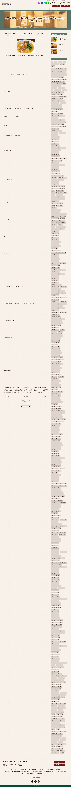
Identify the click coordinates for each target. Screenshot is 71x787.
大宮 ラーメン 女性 (54, 532)
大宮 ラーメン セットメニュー (56, 673)
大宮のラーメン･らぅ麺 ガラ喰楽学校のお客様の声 (58, 74)
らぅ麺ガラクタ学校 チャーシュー (56, 109)
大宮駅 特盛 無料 (63, 502)
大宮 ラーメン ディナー (55, 596)
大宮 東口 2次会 (54, 344)
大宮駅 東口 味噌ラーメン (55, 449)
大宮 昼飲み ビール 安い (55, 186)
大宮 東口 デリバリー (55, 383)
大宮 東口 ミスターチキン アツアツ (57, 359)
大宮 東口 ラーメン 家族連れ (56, 442)
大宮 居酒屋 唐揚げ (62, 252)
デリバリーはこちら (55, 5)
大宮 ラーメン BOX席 (55, 750)
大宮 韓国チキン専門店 (55, 329)
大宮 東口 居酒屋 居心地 (55, 395)
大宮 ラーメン (53, 115)
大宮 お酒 (62, 220)
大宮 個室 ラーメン (59, 714)
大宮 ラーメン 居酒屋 (55, 611)
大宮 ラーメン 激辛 (54, 485)
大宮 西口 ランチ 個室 (55, 137)
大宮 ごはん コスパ (54, 703)
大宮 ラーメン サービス (55, 658)
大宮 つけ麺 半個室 (54, 680)
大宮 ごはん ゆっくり (55, 554)
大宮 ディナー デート (55, 692)
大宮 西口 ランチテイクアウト (56, 130)
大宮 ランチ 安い (54, 472)
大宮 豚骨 (53, 746)
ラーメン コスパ (54, 710)
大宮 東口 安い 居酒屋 (55, 348)
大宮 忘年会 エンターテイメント (56, 306)
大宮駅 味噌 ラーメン (55, 740)
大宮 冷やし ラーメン (55, 184)
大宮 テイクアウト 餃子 (55, 560)
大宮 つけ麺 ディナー (62, 675)
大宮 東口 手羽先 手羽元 (55, 436)
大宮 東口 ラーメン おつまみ (56, 462)
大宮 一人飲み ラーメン (55, 271)
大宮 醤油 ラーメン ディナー (56, 564)
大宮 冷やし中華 (54, 705)
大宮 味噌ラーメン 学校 (61, 727)
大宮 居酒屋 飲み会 (59, 665)
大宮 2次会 (53, 737)
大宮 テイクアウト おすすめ (56, 511)
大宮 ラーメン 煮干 (54, 566)
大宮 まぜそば (61, 92)
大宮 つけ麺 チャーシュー (61, 682)
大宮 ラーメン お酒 (54, 263)
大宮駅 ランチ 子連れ (55, 583)
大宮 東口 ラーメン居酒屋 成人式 (57, 445)
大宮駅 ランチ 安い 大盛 (55, 474)
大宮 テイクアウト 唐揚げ (55, 288)
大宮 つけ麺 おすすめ (55, 509)
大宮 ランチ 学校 (63, 519)
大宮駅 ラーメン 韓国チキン (56, 489)
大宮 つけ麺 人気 (63, 551)
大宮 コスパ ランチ (54, 613)
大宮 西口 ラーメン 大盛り (56, 447)
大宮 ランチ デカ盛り (55, 481)
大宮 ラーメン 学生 (54, 656)
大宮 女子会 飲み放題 (55, 286)
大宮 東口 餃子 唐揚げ (55, 397)
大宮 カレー (62, 750)
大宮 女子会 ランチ (54, 282)
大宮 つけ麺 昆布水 (54, 690)
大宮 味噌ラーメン (54, 117)
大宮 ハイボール (63, 645)
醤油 (57, 85)
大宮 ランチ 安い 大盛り (55, 470)
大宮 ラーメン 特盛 (61, 678)
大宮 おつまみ (60, 224)
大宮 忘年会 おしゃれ (62, 303)
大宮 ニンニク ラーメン (55, 654)
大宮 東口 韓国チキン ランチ (56, 415)
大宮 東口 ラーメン (54, 216)
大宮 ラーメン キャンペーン (56, 650)
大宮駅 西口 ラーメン (55, 468)
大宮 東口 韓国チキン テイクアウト (57, 421)
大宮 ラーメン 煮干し (55, 143)
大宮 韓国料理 (53, 323)
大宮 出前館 (63, 229)
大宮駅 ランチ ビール (55, 536)
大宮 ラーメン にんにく (55, 722)
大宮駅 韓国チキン (54, 404)
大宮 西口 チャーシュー (55, 498)
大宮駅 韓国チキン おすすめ (56, 408)
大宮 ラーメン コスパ (55, 543)
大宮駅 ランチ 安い (54, 477)
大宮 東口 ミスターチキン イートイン (57, 412)
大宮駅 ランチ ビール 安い (56, 541)
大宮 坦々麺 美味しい (55, 239)
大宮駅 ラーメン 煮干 (55, 569)
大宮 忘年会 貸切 (54, 308)
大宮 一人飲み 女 (63, 269)
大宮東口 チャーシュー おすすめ (56, 336)
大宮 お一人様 (53, 179)
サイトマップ (46, 773)
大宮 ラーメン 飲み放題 (55, 645)
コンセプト (60, 62)
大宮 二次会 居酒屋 (54, 295)
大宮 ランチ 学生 (62, 697)
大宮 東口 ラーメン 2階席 (56, 423)
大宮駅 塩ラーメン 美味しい (56, 603)
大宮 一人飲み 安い (54, 269)
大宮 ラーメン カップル (55, 635)
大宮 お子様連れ (63, 102)
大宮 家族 (61, 203)
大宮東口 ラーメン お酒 (55, 340)
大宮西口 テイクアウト (55, 102)
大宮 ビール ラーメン (55, 218)
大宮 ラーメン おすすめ (55, 365)
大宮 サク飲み (53, 199)
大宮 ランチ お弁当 (54, 162)
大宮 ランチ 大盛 (63, 122)
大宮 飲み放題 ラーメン (62, 744)
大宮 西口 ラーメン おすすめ (56, 626)
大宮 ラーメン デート (60, 633)
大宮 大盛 (53, 729)
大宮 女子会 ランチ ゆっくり (56, 284)
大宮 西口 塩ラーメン (55, 167)
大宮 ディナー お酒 (61, 705)
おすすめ (63, 88)
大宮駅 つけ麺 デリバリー (55, 506)
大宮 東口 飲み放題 (54, 432)
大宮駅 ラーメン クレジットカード (57, 620)
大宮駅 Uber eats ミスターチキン (56, 492)
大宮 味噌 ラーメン (63, 214)
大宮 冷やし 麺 (62, 188)
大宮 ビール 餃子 (62, 558)
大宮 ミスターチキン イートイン (56, 434)
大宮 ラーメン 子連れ (55, 530)
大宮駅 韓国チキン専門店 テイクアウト (57, 410)
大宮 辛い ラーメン (62, 147)
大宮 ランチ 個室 (63, 731)
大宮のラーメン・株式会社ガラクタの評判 (57, 81)
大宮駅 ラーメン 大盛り (55, 575)
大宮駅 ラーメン (54, 224)
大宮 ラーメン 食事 (54, 590)
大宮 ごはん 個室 (54, 697)
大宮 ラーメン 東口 (54, 663)
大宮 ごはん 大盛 (63, 703)
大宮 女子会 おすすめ (55, 276)
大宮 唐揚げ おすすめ (55, 254)
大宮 (52, 62)
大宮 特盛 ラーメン (54, 733)
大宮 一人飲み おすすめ (55, 265)
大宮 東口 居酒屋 (63, 216)
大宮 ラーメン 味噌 (61, 115)
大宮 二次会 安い (62, 291)
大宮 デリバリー (60, 94)
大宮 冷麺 (53, 194)
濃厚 (60, 85)
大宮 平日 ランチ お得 (62, 177)
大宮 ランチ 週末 (54, 707)
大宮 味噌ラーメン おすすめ (56, 241)
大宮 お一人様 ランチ (55, 128)
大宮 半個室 (53, 688)
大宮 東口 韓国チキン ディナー (56, 417)
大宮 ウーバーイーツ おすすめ (56, 524)
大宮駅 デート (64, 598)
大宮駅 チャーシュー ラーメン (56, 107)
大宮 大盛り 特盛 (54, 513)
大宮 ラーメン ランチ (55, 594)
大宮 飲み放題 (62, 218)
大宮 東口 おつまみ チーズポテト (57, 357)
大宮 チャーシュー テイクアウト (56, 716)
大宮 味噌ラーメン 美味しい (56, 246)
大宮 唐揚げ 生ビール (55, 261)
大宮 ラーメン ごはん (55, 671)
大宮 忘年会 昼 (61, 308)
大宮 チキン (62, 667)
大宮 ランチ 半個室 (54, 526)
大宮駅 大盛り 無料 (54, 502)
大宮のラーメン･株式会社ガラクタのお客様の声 (58, 83)
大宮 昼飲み (53, 96)
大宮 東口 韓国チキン (55, 378)
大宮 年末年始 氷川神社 (55, 430)
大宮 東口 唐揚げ (54, 252)
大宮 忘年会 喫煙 (63, 301)
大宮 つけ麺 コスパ (54, 648)
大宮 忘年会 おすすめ (55, 301)
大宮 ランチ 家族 (54, 522)
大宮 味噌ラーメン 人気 (55, 314)
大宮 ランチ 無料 (54, 192)
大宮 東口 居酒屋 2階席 (55, 440)
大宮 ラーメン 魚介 (59, 194)
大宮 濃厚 (53, 226)
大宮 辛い (53, 684)
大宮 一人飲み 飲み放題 (55, 267)
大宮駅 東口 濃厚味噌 (55, 453)
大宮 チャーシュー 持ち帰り (61, 96)
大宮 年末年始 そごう (55, 427)
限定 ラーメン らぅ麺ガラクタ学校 (57, 113)
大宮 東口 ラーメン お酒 (55, 438)
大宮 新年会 (53, 727)
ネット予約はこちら (65, 5)
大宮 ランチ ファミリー (55, 145)
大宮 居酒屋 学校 (63, 641)
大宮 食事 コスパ (63, 532)
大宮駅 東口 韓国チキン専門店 (56, 406)
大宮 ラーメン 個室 (54, 641)
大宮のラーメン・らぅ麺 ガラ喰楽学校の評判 (58, 71)
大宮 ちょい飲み (61, 197)
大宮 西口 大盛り (54, 147)
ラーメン (55, 62)
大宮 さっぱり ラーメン (55, 212)
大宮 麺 (61, 733)
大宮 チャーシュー (61, 179)
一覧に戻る (26, 396)
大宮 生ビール (53, 735)
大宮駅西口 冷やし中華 (62, 192)
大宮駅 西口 (53, 748)
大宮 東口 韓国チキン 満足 (56, 387)
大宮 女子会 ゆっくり (55, 280)
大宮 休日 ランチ (59, 205)
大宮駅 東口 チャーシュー (55, 466)
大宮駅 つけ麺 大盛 (54, 601)
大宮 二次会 (53, 682)
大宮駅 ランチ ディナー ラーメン (57, 500)
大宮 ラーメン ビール (55, 244)
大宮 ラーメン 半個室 (55, 592)
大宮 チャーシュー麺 (54, 132)
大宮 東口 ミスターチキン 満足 (56, 391)
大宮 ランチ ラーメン (55, 519)
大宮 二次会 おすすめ (55, 297)
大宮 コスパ (62, 680)
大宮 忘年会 (63, 725)
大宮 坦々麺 (62, 468)
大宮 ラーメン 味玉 (54, 182)
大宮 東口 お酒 (54, 376)
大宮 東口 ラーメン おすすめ (56, 624)
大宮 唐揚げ (53, 633)
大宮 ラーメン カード (55, 616)
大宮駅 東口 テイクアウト (55, 464)
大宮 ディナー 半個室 (55, 549)
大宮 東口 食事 (61, 376)
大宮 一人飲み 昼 (54, 274)
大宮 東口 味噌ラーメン (55, 342)
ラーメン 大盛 (60, 710)
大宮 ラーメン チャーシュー (56, 556)
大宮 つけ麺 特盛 (61, 712)
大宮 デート (60, 686)
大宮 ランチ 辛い (54, 111)
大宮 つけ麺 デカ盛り (55, 643)
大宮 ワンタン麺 (63, 740)
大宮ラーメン (53, 85)
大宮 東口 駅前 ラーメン (55, 586)
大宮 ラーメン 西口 (63, 663)
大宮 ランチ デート (54, 158)
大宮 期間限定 (53, 94)
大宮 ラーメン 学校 (54, 203)
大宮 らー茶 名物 (61, 124)
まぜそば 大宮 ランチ (55, 139)
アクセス (52, 66)
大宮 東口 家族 (62, 318)
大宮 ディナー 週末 (62, 707)
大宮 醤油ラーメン (59, 746)
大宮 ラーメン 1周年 (55, 652)
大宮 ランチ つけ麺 (54, 188)
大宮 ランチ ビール (62, 534)
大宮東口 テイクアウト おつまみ (56, 363)
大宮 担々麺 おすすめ (55, 235)
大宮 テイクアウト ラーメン (56, 209)
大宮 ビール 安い (54, 222)
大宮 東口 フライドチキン (55, 350)
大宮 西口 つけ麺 (62, 132)
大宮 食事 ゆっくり (63, 526)
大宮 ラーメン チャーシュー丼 (56, 160)
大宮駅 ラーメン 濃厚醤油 (55, 487)
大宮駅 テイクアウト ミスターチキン (57, 494)
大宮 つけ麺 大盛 (63, 126)
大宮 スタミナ (62, 720)
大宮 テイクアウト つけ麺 (55, 250)
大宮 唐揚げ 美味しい (55, 256)
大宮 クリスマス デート (55, 372)
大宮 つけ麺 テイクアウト (55, 149)
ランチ (59, 88)
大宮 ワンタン (53, 744)
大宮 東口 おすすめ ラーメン (56, 353)
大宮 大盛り (64, 90)
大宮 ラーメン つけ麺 (61, 199)
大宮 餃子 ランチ (54, 558)
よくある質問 (62, 64)
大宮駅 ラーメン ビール (55, 631)
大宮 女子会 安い (63, 286)
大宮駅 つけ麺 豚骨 (57, 90)
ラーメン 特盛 (53, 712)
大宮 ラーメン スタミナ (55, 725)
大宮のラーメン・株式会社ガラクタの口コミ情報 (58, 79)
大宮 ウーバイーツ (54, 135)
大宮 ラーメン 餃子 (54, 141)
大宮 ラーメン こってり (55, 120)
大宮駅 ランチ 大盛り (55, 479)
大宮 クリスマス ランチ (55, 370)
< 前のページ (7, 396)
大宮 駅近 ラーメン (54, 98)
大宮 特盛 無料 (54, 742)
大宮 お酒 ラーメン (54, 667)
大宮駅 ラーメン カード (55, 618)
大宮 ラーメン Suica (55, 628)
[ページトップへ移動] (67, 763)
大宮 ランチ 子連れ (54, 581)
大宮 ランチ (63, 120)
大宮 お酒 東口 (54, 678)
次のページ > (45, 396)
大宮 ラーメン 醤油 (54, 318)
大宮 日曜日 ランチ (54, 169)
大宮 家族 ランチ (54, 197)
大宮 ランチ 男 (54, 588)
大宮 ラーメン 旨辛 (63, 483)
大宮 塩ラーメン (61, 100)
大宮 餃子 (53, 205)
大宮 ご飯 (63, 737)
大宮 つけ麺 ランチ (54, 718)
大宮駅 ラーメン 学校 (55, 639)
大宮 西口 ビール (60, 748)
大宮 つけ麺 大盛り (54, 695)
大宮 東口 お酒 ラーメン (55, 393)
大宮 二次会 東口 (54, 291)
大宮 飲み (58, 729)
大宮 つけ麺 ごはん (54, 720)
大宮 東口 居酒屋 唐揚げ (55, 316)
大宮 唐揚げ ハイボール (55, 259)
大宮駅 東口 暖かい (54, 451)
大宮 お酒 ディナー (54, 562)
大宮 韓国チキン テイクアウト (56, 321)
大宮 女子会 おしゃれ (55, 278)
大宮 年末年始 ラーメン (55, 425)
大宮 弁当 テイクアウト (55, 171)
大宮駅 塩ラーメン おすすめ (56, 607)
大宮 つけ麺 (60, 331)
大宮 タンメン (60, 742)
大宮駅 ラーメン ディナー (55, 598)
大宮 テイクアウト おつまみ (61, 226)
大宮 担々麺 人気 (63, 263)
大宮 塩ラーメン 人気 (55, 201)
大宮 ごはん (59, 688)
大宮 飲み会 (63, 631)
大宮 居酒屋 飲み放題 (55, 660)
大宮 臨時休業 (58, 684)
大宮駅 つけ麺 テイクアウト (56, 504)
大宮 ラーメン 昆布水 (55, 701)
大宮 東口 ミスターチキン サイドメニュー (58, 419)
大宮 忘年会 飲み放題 (55, 299)
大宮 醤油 (63, 164)
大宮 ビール (62, 175)
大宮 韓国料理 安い (54, 327)
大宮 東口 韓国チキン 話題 (56, 459)
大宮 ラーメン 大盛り (55, 577)
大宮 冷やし (60, 735)
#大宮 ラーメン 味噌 (26, 406)
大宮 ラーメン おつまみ (55, 637)
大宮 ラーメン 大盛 (54, 126)
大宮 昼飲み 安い (54, 248)
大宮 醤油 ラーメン (54, 214)
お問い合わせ (53, 77)
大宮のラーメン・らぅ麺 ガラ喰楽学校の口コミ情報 (59, 69)
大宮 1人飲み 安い (54, 534)
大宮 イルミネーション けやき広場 (57, 402)
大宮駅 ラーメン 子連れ (55, 579)
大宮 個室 (53, 665)
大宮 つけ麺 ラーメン (55, 752)
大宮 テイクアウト (54, 92)
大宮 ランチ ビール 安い (55, 539)
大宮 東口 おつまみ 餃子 (55, 385)
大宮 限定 (63, 186)
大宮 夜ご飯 (59, 737)
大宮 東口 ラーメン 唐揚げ (56, 380)
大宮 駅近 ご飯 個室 (55, 154)
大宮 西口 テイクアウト (55, 156)
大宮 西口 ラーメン (63, 158)
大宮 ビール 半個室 (63, 562)
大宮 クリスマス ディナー (55, 374)
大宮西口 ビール (54, 88)
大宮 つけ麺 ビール (54, 669)
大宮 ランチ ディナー (60, 190)
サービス (64, 62)
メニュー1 (52, 64)
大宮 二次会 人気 (63, 297)
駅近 (52, 90)
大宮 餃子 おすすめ (54, 152)
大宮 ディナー (53, 686)
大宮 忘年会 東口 (54, 303)
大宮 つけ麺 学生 (63, 692)
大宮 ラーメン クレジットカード (56, 622)
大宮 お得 (53, 714)
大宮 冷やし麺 (53, 207)
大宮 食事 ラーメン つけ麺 (56, 528)
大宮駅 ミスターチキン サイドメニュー (57, 496)
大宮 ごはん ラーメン (55, 551)
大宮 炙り (53, 190)
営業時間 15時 (53, 124)
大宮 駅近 (62, 752)
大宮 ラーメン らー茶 (55, 517)
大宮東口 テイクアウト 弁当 (56, 361)
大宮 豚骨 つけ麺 (63, 312)
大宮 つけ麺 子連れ (54, 547)
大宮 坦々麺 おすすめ (55, 233)
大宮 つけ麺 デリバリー (55, 173)
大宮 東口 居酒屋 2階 (55, 455)
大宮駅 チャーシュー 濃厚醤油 (56, 105)
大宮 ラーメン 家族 (54, 237)
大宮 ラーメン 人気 (54, 175)
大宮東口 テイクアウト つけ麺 (56, 333)
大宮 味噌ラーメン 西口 (55, 229)
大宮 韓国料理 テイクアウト (56, 325)
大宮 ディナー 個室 (54, 731)
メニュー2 (57, 64)
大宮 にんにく (62, 718)
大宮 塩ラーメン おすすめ (55, 400)
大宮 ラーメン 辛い (63, 485)
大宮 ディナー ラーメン (55, 699)
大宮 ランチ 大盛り (54, 483)
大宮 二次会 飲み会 (62, 293)
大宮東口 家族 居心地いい (55, 338)
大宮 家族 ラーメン (54, 231)
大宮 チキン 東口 (54, 675)
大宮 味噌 (61, 98)
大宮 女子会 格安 (62, 274)
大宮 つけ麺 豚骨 (63, 695)
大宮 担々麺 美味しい (55, 312)
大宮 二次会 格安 (54, 293)
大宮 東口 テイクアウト (55, 346)
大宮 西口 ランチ (54, 100)
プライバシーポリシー (60, 77)
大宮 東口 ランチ (54, 389)
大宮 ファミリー (54, 331)
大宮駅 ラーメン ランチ (55, 220)
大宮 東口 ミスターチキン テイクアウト (58, 457)
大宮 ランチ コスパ (54, 122)
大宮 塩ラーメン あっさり (55, 515)
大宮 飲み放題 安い (62, 222)
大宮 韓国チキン (60, 323)
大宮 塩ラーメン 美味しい (55, 605)
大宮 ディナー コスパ (55, 545)
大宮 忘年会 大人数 (54, 310)
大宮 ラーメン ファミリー (55, 164)
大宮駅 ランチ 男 (61, 588)
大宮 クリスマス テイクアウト (56, 368)
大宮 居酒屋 (62, 329)
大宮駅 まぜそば (54, 177)
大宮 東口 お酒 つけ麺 (55, 355)
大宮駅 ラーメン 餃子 (55, 609)
